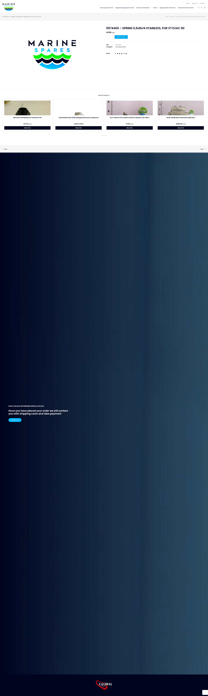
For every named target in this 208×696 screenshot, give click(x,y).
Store (155, 8)
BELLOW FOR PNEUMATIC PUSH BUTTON (27, 118)
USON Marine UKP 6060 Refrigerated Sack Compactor (79, 118)
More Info (27, 128)
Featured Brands (142, 8)
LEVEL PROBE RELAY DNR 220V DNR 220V (180, 118)
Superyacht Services (167, 8)
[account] (201, 7)
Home (187, 3)
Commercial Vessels (185, 8)
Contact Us (15, 420)
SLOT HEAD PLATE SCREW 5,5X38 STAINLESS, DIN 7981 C (130, 118)
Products (172, 16)
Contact (202, 3)
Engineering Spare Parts (124, 8)
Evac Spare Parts (106, 8)
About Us (194, 3)
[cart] (204, 7)
